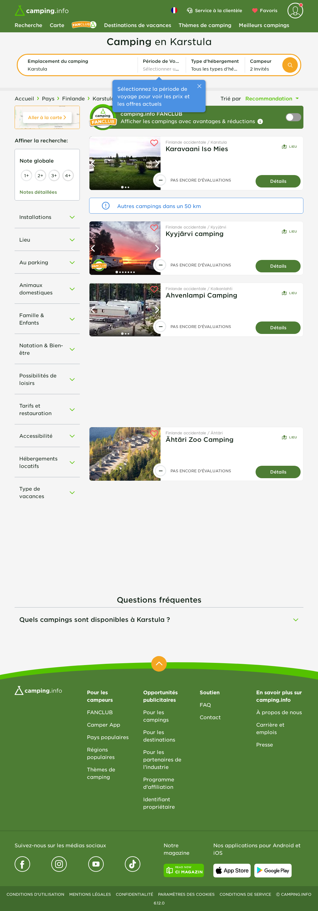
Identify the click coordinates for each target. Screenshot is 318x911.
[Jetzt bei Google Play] (273, 870)
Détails (278, 181)
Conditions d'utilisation (35, 894)
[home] (38, 690)
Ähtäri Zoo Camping (200, 439)
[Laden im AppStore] (232, 870)
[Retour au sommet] (159, 664)
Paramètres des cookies (186, 894)
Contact (210, 717)
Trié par (230, 98)
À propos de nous (279, 712)
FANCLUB (100, 712)
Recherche (28, 25)
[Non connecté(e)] (295, 10)
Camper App (103, 724)
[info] (260, 121)
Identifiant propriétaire (159, 803)
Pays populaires (108, 737)
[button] (80, 65)
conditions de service (245, 894)
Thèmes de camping (205, 25)
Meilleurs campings (264, 25)
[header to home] (42, 10)
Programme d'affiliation (158, 783)
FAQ (205, 704)
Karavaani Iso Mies (197, 148)
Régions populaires (101, 753)
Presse (264, 744)
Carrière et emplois (270, 728)
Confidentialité (134, 894)
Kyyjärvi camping (195, 233)
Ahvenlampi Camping (201, 295)
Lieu (293, 146)
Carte (57, 25)
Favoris (268, 10)
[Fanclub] (84, 25)
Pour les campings (156, 716)
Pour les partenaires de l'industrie (162, 759)
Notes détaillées (38, 192)
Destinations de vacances (137, 25)
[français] (174, 10)
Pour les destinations (159, 735)
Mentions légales (90, 894)
